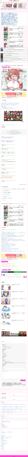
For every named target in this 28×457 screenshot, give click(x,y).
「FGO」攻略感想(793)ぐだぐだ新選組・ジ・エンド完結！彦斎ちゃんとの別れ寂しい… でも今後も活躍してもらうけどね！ (13, 240)
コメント (3, 370)
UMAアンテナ (3, 436)
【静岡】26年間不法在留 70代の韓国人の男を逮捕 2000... (8, 16)
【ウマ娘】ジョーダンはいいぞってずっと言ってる (6, 243)
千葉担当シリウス (3, 105)
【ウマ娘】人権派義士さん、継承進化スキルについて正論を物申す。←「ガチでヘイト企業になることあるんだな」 (13, 232)
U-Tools (2, 423)
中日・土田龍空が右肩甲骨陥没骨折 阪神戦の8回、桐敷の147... (9, 19)
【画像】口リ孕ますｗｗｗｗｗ (4, 237)
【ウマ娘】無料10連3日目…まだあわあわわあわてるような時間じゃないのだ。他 (10, 248)
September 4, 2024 (17, 133)
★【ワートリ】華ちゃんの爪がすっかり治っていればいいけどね (8, 108)
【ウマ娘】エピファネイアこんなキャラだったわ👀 (6, 231)
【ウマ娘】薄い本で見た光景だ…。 (5, 242)
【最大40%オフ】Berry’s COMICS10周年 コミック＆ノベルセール (9, 97)
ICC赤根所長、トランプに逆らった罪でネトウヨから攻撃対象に (8, 245)
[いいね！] (3, 349)
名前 (2, 367)
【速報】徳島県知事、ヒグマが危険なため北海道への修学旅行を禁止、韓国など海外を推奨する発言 (12, 239)
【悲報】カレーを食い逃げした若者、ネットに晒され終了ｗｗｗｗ (9, 15)
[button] (4, 272)
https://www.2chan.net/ (24, 184)
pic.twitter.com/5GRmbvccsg (18, 132)
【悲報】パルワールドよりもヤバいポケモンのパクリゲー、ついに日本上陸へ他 (10, 249)
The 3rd (2, 438)
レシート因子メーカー (4, 426)
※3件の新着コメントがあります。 (5, 203)
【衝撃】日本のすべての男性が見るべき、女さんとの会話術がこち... (9, 20)
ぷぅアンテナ (2, 446)
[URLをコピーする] (23, 272)
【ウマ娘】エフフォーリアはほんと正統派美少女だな (7, 233)
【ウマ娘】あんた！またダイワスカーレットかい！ (6, 246)
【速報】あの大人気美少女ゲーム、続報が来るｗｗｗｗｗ (7, 238)
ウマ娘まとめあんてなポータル (5, 443)
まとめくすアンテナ (3, 435)
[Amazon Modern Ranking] (22, 121)
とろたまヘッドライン (4, 441)
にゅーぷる (2, 447)
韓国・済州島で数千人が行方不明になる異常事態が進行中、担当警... (9, 17)
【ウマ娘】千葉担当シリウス (4, 106)
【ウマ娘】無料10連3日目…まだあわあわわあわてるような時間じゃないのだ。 (11, 404)
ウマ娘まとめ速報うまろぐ (14, 0)
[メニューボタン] (0, 0)
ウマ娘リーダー (3, 439)
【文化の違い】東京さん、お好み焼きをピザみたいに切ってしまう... (9, 18)
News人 (2, 445)
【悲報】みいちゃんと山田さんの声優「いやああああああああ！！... (9, 14)
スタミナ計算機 (3, 425)
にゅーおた (2, 449)
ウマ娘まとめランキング (4, 440)
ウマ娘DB (2, 424)
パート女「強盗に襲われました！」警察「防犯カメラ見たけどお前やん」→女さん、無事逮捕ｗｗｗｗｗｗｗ (13, 251)
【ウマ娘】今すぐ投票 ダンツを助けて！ (5, 247)
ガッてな (2, 442)
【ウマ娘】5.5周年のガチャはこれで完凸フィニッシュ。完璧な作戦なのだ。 (10, 406)
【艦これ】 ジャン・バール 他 (4, 241)
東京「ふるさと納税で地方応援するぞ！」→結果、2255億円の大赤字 (8, 104)
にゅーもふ (2, 448)
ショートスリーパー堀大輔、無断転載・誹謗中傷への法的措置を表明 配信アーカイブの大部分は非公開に (12, 235)
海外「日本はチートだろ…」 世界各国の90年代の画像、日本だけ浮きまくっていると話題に (11, 236)
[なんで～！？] (5, 349)
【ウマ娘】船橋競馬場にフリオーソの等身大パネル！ (7, 107)
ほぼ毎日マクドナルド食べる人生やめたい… (6, 250)
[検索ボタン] (27, 0)
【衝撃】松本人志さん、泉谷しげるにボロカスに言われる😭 (7, 234)
